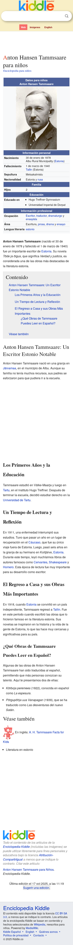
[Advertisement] (36, 42)
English (48, 27)
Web (23, 27)
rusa (40, 179)
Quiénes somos (48, 932)
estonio (30, 229)
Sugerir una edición (36, 888)
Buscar (66, 16)
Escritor (30, 215)
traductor (41, 215)
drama (50, 224)
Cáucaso (34, 542)
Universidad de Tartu (17, 500)
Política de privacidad (15, 935)
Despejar (59, 16)
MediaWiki (32, 928)
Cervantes (40, 562)
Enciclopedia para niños (17, 70)
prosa (41, 224)
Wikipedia (39, 924)
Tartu (6, 490)
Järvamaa (9, 368)
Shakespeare (58, 562)
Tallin (29, 169)
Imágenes (35, 27)
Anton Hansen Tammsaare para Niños (28, 869)
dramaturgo (55, 215)
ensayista (31, 219)
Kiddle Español (12, 932)
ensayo (61, 224)
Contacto (38, 935)
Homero (8, 567)
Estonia (59, 161)
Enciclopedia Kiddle (16, 846)
